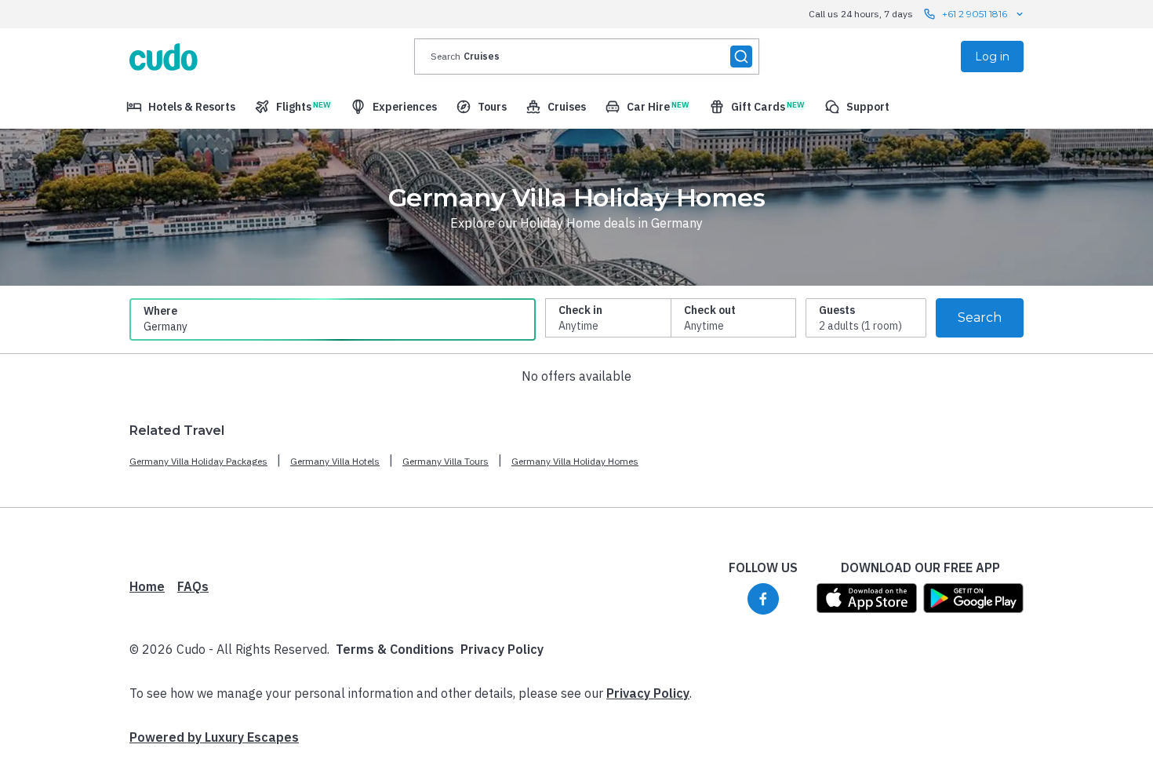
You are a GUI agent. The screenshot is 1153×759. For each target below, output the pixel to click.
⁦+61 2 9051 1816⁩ (974, 14)
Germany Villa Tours (445, 461)
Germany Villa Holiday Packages (198, 461)
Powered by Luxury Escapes (214, 737)
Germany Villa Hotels (335, 461)
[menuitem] (181, 107)
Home (147, 586)
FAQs (193, 586)
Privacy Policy (502, 649)
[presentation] (586, 56)
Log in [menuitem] (992, 56)
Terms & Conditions (395, 649)
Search (980, 317)
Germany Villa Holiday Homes (574, 461)
